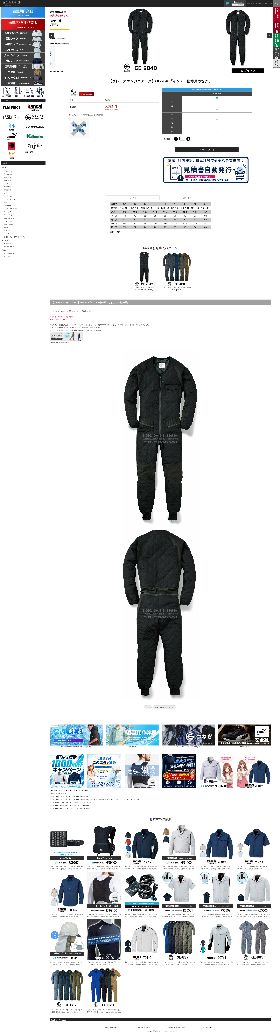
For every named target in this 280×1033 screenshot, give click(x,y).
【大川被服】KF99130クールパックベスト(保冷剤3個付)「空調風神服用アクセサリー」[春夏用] (104, 915)
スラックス (7, 212)
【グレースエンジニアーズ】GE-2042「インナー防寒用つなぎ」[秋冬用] (144, 289)
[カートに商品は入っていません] (227, 4)
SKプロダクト (59, 790)
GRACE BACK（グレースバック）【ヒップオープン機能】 (72, 808)
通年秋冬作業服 (9, 247)
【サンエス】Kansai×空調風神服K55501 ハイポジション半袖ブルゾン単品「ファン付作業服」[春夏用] (178, 915)
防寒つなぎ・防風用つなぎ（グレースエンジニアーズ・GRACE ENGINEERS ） (115, 799)
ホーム (52, 790)
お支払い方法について (112, 1028)
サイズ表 (133, 198)
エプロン (7, 231)
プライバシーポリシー (208, 1028)
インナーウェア (9, 196)
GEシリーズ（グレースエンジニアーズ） (77, 790)
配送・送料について (144, 1028)
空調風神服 (7, 205)
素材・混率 (187, 198)
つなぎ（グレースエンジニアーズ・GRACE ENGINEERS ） (73, 796)
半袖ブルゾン (8, 171)
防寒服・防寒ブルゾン (11, 209)
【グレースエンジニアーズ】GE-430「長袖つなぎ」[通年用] (176, 289)
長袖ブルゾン (8, 174)
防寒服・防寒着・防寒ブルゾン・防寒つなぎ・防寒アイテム (73, 802)
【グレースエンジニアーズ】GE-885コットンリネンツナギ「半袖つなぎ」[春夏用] (253, 963)
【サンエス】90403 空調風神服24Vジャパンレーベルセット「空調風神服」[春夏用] (141, 915)
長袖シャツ (7, 180)
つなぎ (148, 707)
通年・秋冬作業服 (60, 793)
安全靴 (6, 227)
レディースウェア (9, 199)
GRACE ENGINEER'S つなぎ (165, 707)
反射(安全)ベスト (9, 224)
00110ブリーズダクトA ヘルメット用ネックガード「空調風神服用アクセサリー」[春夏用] (66, 963)
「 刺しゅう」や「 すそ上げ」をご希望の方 (86, 115)
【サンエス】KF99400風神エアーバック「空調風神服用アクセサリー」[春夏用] (103, 867)
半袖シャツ (7, 177)
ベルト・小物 (8, 221)
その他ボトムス (9, 218)
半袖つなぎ (7, 187)
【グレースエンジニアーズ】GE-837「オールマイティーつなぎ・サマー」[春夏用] (178, 963)
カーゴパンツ (8, 215)
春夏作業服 (7, 244)
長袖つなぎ (7, 190)
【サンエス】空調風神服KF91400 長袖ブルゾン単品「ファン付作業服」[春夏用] (178, 867)
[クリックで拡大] (160, 217)
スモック (7, 202)
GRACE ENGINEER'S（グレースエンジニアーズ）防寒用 (72, 805)
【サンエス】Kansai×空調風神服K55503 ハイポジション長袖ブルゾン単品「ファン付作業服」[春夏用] (253, 915)
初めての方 (268, 3)
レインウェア (8, 234)
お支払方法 (250, 3)
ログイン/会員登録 (238, 4)
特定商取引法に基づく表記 (176, 1028)
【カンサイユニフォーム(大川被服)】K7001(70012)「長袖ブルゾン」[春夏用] (141, 867)
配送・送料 (259, 3)
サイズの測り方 (9, 253)
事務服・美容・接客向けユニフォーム (16, 237)
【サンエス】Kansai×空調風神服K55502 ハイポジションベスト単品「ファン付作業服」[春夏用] (216, 915)
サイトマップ (8, 257)
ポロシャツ (7, 193)
